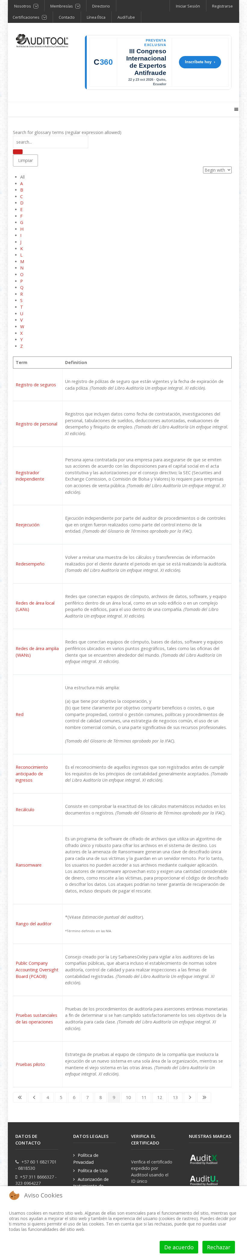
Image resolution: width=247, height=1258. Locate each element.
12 (159, 1097)
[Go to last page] (204, 1097)
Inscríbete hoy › (200, 62)
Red (19, 714)
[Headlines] (42, 41)
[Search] (18, 151)
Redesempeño (30, 564)
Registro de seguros (36, 385)
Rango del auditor (34, 923)
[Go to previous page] (34, 1097)
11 (144, 1097)
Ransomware (29, 865)
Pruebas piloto (30, 1064)
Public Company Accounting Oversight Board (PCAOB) (37, 969)
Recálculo (25, 809)
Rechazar (218, 1247)
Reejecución (27, 525)
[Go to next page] (190, 1097)
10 (128, 1097)
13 (175, 1097)
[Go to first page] (20, 1097)
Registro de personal (36, 424)
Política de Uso (93, 1170)
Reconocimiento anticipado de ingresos (32, 773)
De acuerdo (179, 1247)
